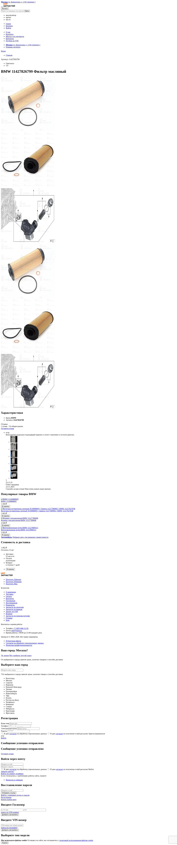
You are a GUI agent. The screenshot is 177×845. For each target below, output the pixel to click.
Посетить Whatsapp (14, 582)
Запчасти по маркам (14, 609)
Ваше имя (5, 723)
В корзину (5, 506)
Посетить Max (11, 584)
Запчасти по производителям (18, 616)
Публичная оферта (13, 641)
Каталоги (9, 34)
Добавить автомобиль (10, 815)
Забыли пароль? (7, 771)
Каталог (5, 8)
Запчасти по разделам (15, 607)
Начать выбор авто (8, 800)
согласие (12, 734)
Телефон (4, 726)
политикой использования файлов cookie (76, 840)
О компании (11, 592)
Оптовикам (10, 601)
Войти (8, 28)
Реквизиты (10, 605)
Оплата (9, 596)
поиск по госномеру (9, 828)
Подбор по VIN (12, 41)
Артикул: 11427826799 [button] (10, 59)
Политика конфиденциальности (19, 645)
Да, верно (5, 655)
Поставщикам (11, 603)
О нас (8, 32)
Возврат (9, 614)
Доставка (9, 594)
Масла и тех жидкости (15, 36)
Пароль (4, 731)
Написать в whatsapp (14, 780)
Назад (3, 51)
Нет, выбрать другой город (20, 655)
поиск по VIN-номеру (10, 812)
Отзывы (9, 618)
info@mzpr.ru (16, 631)
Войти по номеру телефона (12, 774)
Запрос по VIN (12, 612)
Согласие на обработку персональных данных (25, 643)
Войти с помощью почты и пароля (15, 795)
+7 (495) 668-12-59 (20, 628)
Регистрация (6, 797)
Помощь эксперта (13, 47)
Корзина (9, 26)
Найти (27, 11)
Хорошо (5, 843)
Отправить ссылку (8, 793)
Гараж (8, 24)
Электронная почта (9, 728)
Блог (8, 620)
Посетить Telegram (13, 579)
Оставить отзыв (7, 428)
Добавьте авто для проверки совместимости (24, 537)
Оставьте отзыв (7, 754)
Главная (9, 55)
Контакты (10, 39)
